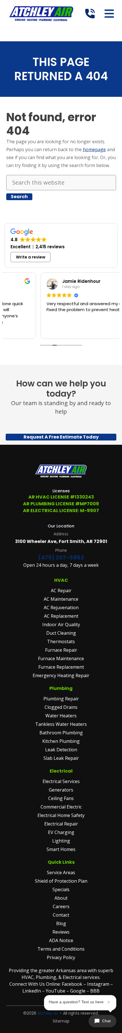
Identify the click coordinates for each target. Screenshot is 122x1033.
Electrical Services (61, 781)
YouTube (55, 991)
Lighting (61, 841)
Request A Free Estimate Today (61, 437)
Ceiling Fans (61, 798)
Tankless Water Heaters (61, 724)
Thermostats (61, 641)
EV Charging (61, 832)
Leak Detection (61, 750)
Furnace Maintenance (61, 658)
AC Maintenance (61, 599)
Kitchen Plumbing (61, 741)
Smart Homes (61, 849)
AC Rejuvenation (61, 607)
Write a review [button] (30, 257)
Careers (61, 906)
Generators (61, 790)
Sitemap (61, 1021)
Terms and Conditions (61, 949)
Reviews (61, 932)
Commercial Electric (61, 807)
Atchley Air (47, 1013)
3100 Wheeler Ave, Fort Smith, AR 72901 (61, 541)
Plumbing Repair (61, 699)
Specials (61, 889)
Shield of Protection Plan (61, 881)
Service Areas (61, 872)
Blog (61, 923)
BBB (95, 991)
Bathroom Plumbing (61, 733)
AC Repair (61, 590)
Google (77, 991)
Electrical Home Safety (61, 815)
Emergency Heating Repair (61, 675)
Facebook (72, 984)
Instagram (98, 984)
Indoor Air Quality (61, 624)
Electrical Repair (61, 824)
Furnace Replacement (61, 667)
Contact (61, 915)
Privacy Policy (61, 957)
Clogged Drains (61, 707)
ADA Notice (61, 940)
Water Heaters (61, 716)
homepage (94, 149)
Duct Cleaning (61, 633)
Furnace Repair (61, 650)
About (61, 898)
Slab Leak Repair (61, 758)
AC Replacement (61, 616)
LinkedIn (32, 991)
